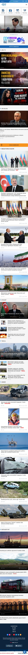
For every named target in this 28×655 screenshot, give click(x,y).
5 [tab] (15, 34)
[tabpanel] (14, 24)
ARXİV (14, 629)
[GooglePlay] (9, 646)
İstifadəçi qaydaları (10, 651)
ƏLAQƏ (14, 628)
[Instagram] (9, 635)
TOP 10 (14, 631)
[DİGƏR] (26, 4)
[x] (12, 635)
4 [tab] (14, 34)
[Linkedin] (18, 635)
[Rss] (20, 635)
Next (26, 24)
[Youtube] (14, 635)
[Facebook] (7, 635)
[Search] (23, 1)
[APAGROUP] (14, 642)
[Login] (26, 1)
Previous (2, 24)
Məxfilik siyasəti (18, 651)
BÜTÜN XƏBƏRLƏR (14, 46)
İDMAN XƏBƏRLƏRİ (14, 145)
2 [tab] (11, 34)
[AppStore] (18, 646)
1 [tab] (10, 34)
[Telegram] (16, 635)
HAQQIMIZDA (14, 626)
